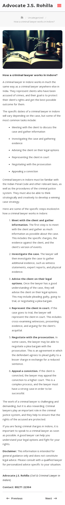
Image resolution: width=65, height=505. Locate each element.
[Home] (22, 17)
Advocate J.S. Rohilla (27, 5)
